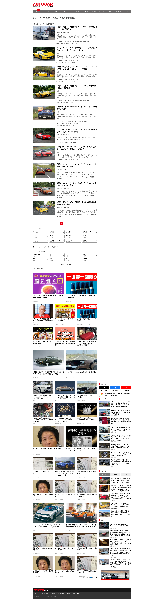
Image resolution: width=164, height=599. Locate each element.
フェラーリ (79, 41)
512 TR (59, 123)
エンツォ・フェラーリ (84, 214)
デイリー (104, 475)
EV (37, 12)
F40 (75, 214)
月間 (126, 475)
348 (70, 121)
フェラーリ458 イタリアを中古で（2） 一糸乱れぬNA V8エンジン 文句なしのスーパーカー (77, 49)
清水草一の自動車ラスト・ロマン (67, 43)
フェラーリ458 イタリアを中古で (67, 62)
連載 (110, 12)
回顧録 (92, 177)
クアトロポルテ (69, 41)
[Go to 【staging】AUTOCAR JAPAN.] (33, 247)
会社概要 (69, 593)
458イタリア (87, 41)
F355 (74, 121)
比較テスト (60, 178)
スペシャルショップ (98, 12)
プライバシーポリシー (45, 593)
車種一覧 (119, 12)
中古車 (76, 60)
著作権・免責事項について (58, 593)
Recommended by (85, 577)
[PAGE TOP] (126, 590)
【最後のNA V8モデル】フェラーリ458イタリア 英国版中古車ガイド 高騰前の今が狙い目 (77, 148)
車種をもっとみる (66, 264)
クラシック (67, 12)
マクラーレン (61, 177)
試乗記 (57, 12)
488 (75, 142)
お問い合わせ (76, 593)
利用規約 (36, 593)
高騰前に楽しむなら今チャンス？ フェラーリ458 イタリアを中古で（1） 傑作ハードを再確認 (77, 68)
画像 (77, 12)
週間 (115, 475)
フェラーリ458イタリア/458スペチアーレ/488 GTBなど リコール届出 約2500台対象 (78, 130)
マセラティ (60, 41)
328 (66, 121)
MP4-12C (69, 177)
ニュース (47, 12)
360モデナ (80, 121)
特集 (86, 12)
